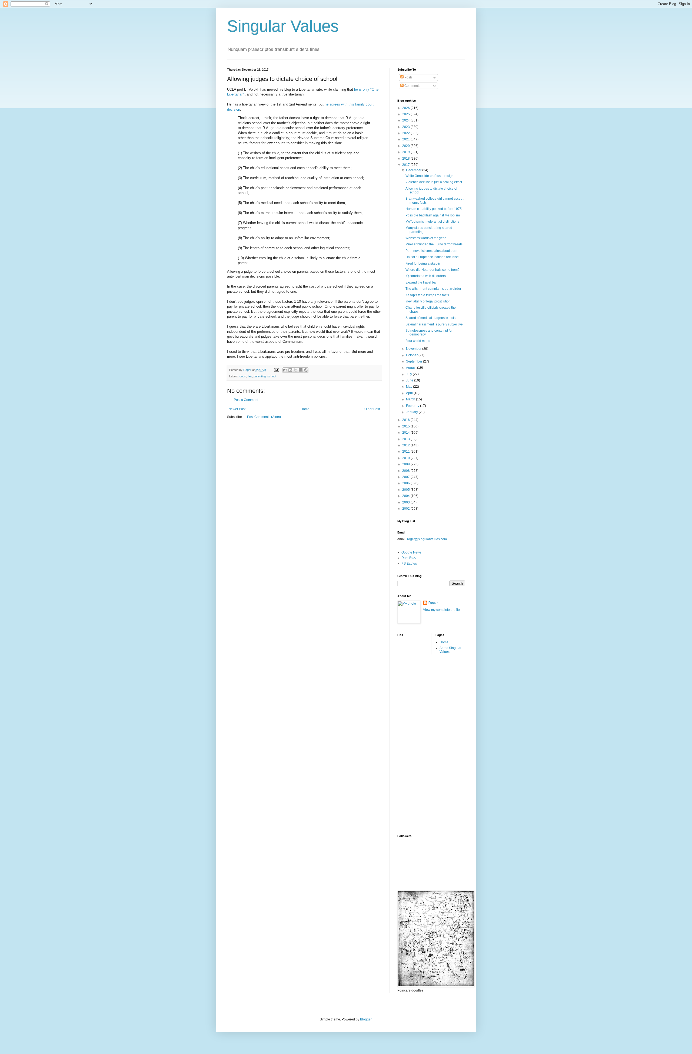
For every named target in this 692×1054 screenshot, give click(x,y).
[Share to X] (295, 370)
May (409, 386)
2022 (406, 133)
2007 (406, 477)
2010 (406, 458)
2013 (406, 439)
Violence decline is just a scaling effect (433, 182)
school (271, 376)
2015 (406, 426)
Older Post (372, 409)
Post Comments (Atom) (264, 417)
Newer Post (236, 409)
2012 (406, 445)
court (242, 376)
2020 (406, 146)
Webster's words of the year (425, 238)
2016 (406, 420)
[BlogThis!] (290, 370)
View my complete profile (441, 610)
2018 (406, 158)
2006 (406, 483)
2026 (406, 108)
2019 (406, 152)
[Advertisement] (419, 744)
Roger (433, 603)
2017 (406, 165)
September (414, 361)
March (411, 399)
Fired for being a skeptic (423, 263)
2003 (406, 502)
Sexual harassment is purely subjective (434, 324)
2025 (406, 114)
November (414, 349)
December (414, 170)
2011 (406, 451)
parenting (260, 376)
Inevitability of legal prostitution (428, 301)
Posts (408, 77)
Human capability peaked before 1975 (433, 209)
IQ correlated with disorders (425, 276)
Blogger (365, 1019)
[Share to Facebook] (300, 370)
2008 (406, 471)
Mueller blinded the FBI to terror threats (434, 244)
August (411, 368)
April (410, 393)
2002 (406, 508)
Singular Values (283, 26)
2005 (406, 490)
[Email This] (285, 370)
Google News (411, 552)
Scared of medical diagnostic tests (430, 318)
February (413, 406)
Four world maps (417, 341)
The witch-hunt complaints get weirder (433, 289)
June (410, 380)
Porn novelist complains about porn (431, 251)
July (409, 374)
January (412, 412)
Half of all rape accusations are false (432, 257)
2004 (406, 496)
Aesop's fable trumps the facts (427, 295)
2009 (406, 464)
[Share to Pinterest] (305, 370)
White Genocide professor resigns (430, 176)
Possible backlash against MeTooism (432, 215)
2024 (406, 120)
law (250, 376)
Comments (412, 86)
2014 (406, 432)
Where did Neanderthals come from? (432, 270)
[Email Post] (276, 369)
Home (305, 409)
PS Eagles (409, 563)
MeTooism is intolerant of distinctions (432, 221)
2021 (406, 139)
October (412, 355)
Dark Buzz (409, 558)
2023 (406, 127)
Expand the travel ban (421, 282)
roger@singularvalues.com (427, 539)
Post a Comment (246, 400)
